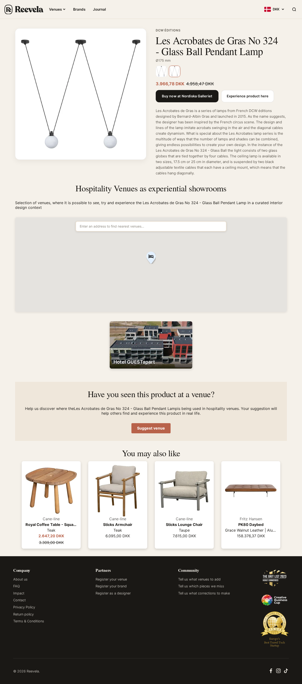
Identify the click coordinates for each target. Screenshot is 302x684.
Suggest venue (151, 428)
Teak (51, 530)
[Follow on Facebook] (271, 672)
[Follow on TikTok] (286, 672)
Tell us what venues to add (199, 579)
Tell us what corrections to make (204, 593)
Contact (19, 600)
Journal (99, 9)
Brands (79, 9)
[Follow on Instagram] (278, 672)
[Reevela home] (23, 9)
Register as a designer (113, 593)
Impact (18, 593)
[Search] (294, 9)
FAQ (16, 586)
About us (20, 579)
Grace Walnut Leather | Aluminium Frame (251, 530)
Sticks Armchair (117, 524)
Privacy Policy (24, 607)
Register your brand (111, 586)
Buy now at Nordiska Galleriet (187, 96)
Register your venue (111, 579)
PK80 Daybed (251, 524)
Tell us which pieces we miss (201, 586)
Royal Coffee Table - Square (51, 524)
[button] (151, 258)
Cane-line (51, 518)
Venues (55, 9)
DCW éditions (168, 30)
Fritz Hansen (251, 518)
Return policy (23, 614)
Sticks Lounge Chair (184, 524)
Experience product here (247, 96)
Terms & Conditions (28, 621)
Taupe (184, 530)
